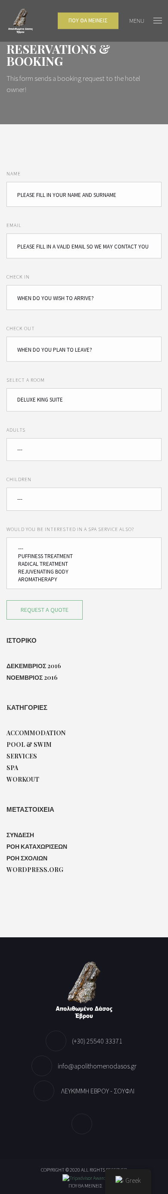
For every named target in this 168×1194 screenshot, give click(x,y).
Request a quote (44, 610)
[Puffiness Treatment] (84, 556)
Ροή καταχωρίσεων (36, 846)
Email (14, 225)
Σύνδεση (20, 835)
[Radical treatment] (84, 564)
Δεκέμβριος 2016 (33, 666)
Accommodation (35, 733)
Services (21, 756)
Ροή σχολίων (26, 858)
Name (13, 173)
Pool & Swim (29, 744)
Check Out (20, 328)
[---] (84, 548)
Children (18, 479)
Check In (18, 276)
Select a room (25, 380)
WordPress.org (34, 870)
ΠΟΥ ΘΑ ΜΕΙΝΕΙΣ (88, 21)
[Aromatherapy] (84, 579)
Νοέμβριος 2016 (32, 677)
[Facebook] (84, 1124)
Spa (12, 768)
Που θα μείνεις (85, 1185)
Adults (15, 430)
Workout (22, 779)
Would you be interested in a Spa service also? (70, 529)
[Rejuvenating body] (84, 572)
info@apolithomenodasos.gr (97, 1066)
